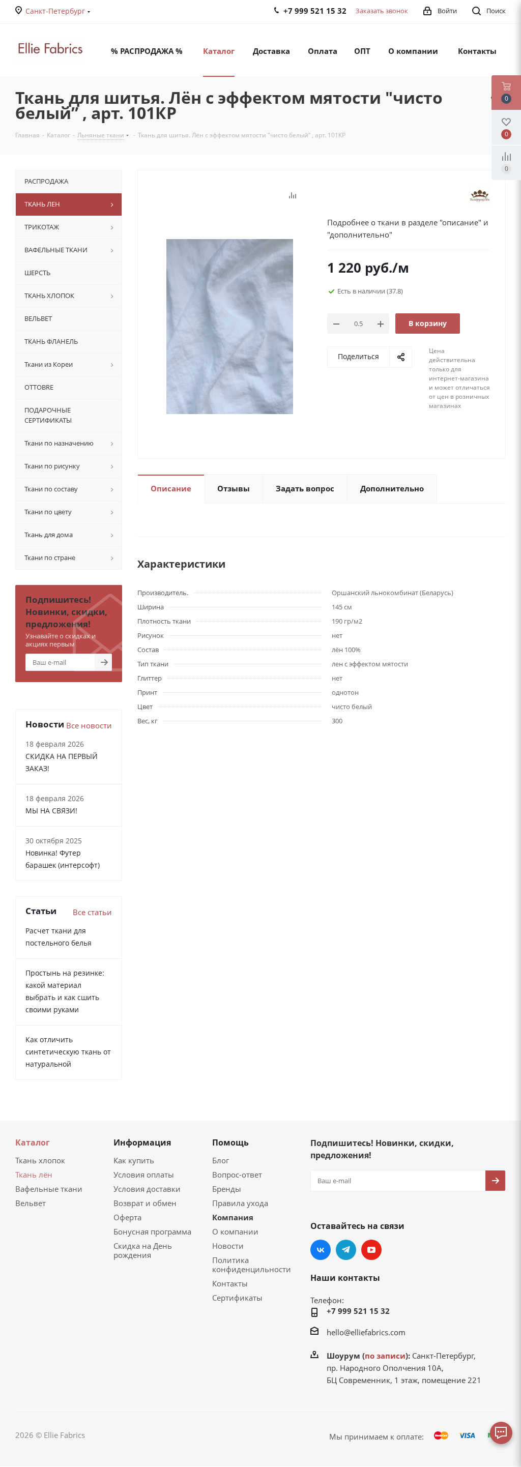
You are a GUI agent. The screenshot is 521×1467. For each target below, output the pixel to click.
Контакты (230, 1283)
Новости (228, 1246)
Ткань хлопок (40, 1160)
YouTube (371, 1250)
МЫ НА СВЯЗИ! (51, 810)
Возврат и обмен (145, 1203)
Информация (142, 1142)
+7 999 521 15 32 (358, 1311)
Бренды (226, 1189)
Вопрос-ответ (237, 1174)
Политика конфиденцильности (251, 1264)
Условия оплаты (143, 1174)
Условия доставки (147, 1189)
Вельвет (30, 1203)
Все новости (89, 725)
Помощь (230, 1142)
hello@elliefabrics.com (366, 1332)
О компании (235, 1231)
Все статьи (92, 912)
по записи (385, 1356)
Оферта (127, 1217)
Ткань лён (33, 1174)
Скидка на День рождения (142, 1250)
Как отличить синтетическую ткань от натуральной (68, 1052)
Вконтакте (320, 1250)
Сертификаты (237, 1298)
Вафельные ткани (48, 1189)
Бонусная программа (152, 1231)
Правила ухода (240, 1203)
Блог (220, 1160)
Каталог (32, 1142)
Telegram (346, 1250)
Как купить (133, 1160)
